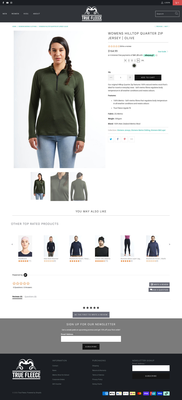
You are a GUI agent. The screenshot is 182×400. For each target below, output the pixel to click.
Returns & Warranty (99, 370)
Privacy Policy (97, 379)
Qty (109, 72)
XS (125, 60)
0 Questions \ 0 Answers (22, 287)
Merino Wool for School (60, 375)
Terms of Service (98, 375)
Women (16, 14)
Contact (55, 366)
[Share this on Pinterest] (125, 139)
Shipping (95, 366)
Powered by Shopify (34, 393)
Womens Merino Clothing (140, 130)
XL (138, 60)
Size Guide (162, 52)
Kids (26, 14)
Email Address (67, 334)
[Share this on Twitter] (111, 139)
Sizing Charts (97, 384)
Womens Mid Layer (158, 130)
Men (5, 14)
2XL (142, 60)
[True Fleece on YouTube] (7, 3)
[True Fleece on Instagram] (11, 3)
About (36, 14)
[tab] (17, 297)
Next (166, 26)
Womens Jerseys (123, 130)
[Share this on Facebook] (118, 139)
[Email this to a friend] (132, 139)
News (54, 370)
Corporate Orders (58, 379)
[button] (12, 244)
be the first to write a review (91, 315)
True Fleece (22, 393)
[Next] (103, 99)
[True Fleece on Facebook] (3, 3)
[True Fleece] (92, 14)
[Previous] (16, 99)
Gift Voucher (56, 384)
